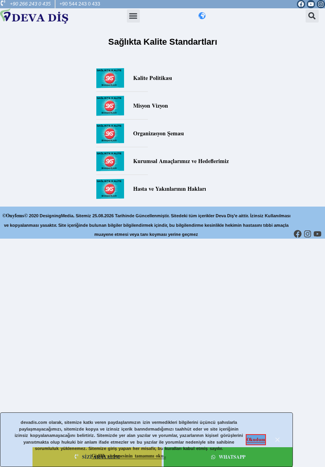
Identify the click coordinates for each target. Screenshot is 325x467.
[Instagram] (321, 4)
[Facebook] (301, 4)
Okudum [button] (256, 439)
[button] (133, 16)
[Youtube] (311, 4)
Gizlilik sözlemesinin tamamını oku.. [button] (129, 455)
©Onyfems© (15, 215)
